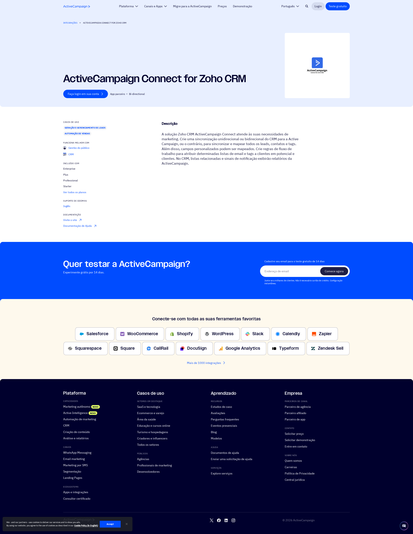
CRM (66, 425)
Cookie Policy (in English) (86, 525)
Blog (214, 432)
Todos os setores (148, 445)
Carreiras (291, 467)
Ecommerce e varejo (150, 413)
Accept (110, 524)
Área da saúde (146, 419)
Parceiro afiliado (295, 413)
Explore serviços (221, 473)
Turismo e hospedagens (152, 432)
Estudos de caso (221, 407)
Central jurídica (295, 480)
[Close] (126, 524)
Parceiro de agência (298, 407)
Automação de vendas (77, 133)
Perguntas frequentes (225, 419)
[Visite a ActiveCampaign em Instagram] (233, 520)
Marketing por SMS (75, 465)
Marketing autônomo (76, 406)
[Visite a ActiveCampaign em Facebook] (219, 520)
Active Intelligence (75, 413)
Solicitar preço (294, 434)
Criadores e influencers (152, 438)
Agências (143, 459)
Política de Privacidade (300, 473)
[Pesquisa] (307, 6)
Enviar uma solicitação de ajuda (231, 459)
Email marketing (74, 459)
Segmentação (72, 471)
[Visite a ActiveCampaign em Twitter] (211, 520)
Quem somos (293, 461)
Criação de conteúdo (76, 432)
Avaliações (218, 413)
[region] (67, 524)
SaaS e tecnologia (148, 407)
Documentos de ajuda (225, 452)
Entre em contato (296, 446)
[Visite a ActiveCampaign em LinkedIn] (226, 520)
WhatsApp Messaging (77, 452)
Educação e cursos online (153, 425)
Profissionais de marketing (154, 465)
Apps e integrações (75, 492)
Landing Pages (72, 478)
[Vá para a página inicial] (76, 6)
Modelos (216, 438)
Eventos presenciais (224, 425)
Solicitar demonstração (300, 440)
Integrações (70, 22)
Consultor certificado (76, 498)
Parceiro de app (295, 419)
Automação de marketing (79, 419)
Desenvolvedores (148, 471)
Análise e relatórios (76, 438)
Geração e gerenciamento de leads (85, 127)
